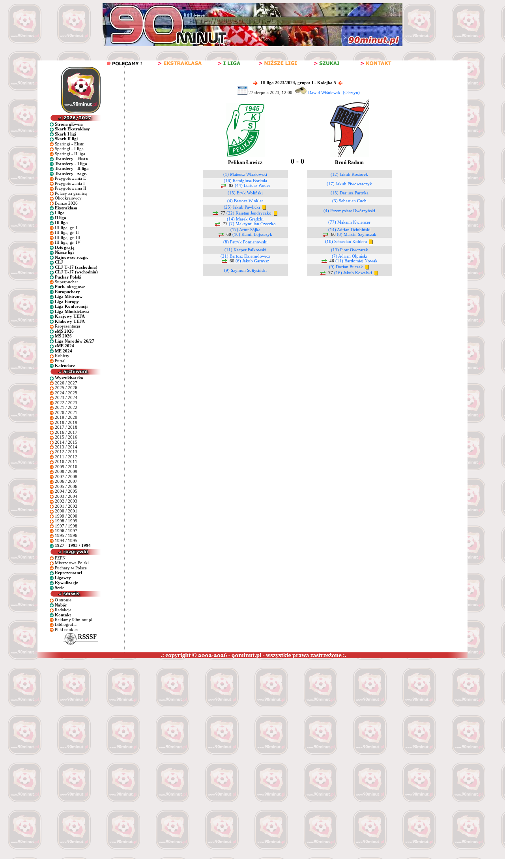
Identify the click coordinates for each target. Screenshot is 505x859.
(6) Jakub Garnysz (252, 260)
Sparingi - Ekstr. (69, 143)
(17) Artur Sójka (245, 229)
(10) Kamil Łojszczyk (252, 234)
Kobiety (62, 355)
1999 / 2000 (66, 516)
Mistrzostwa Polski (72, 562)
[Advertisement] (151, 717)
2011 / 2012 (66, 456)
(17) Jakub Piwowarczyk (349, 183)
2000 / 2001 (66, 511)
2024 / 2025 (66, 392)
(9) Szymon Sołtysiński (245, 270)
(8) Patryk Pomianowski (245, 241)
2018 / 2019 (66, 422)
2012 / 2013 (66, 451)
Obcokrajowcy (68, 198)
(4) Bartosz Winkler (245, 200)
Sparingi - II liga (70, 153)
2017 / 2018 (66, 427)
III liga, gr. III (67, 237)
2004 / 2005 (66, 491)
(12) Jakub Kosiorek (349, 174)
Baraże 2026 (66, 203)
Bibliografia (66, 624)
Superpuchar (66, 281)
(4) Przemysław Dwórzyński (349, 210)
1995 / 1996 (66, 535)
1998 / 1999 (66, 520)
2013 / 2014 (66, 447)
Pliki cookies (66, 629)
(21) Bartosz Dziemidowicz (245, 256)
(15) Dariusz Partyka (349, 192)
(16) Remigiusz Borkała (245, 180)
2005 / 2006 (66, 486)
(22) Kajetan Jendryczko (248, 213)
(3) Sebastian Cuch (349, 200)
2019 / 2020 (66, 417)
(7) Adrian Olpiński (349, 256)
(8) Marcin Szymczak (356, 234)
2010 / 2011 (66, 461)
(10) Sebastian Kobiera (346, 241)
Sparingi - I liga (69, 148)
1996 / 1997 (66, 530)
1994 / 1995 (66, 540)
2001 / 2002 (66, 506)
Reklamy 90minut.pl (73, 619)
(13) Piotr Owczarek (349, 249)
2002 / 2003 (66, 501)
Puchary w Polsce (71, 567)
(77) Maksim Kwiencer (349, 222)
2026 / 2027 (66, 383)
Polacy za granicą (71, 193)
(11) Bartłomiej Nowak (356, 260)
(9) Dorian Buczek (346, 266)
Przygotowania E (70, 178)
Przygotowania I (70, 183)
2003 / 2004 (66, 496)
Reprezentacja (67, 326)
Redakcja (63, 609)
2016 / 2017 (66, 432)
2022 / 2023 (66, 402)
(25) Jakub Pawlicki (242, 207)
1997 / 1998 (66, 526)
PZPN (60, 558)
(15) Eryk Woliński (245, 192)
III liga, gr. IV (67, 242)
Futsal (60, 360)
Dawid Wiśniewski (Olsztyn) (334, 92)
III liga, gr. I (66, 227)
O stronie (63, 599)
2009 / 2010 (66, 466)
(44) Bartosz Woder (252, 185)
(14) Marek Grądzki (245, 219)
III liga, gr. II (67, 232)
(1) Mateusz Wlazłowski (245, 174)
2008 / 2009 (66, 471)
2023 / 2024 (66, 397)
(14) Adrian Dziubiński (349, 229)
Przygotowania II (70, 188)
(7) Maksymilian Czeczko (252, 223)
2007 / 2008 (66, 476)
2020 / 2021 (66, 412)
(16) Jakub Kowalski (353, 272)
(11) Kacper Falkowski (245, 249)
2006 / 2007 (66, 481)
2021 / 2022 (66, 407)
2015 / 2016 (66, 437)
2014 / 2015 (66, 442)
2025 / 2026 (66, 387)
